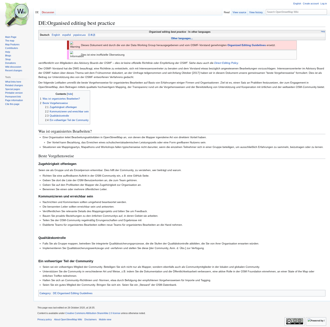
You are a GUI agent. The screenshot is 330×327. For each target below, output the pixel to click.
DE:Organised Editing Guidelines (72, 293)
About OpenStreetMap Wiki (68, 319)
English (56, 35)
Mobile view (105, 319)
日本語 (91, 35)
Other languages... (182, 38)
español (66, 35)
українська (79, 35)
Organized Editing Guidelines (246, 45)
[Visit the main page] (17, 15)
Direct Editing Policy (226, 62)
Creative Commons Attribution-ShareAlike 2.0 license (92, 313)
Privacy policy (44, 319)
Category (45, 293)
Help (323, 31)
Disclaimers (90, 319)
